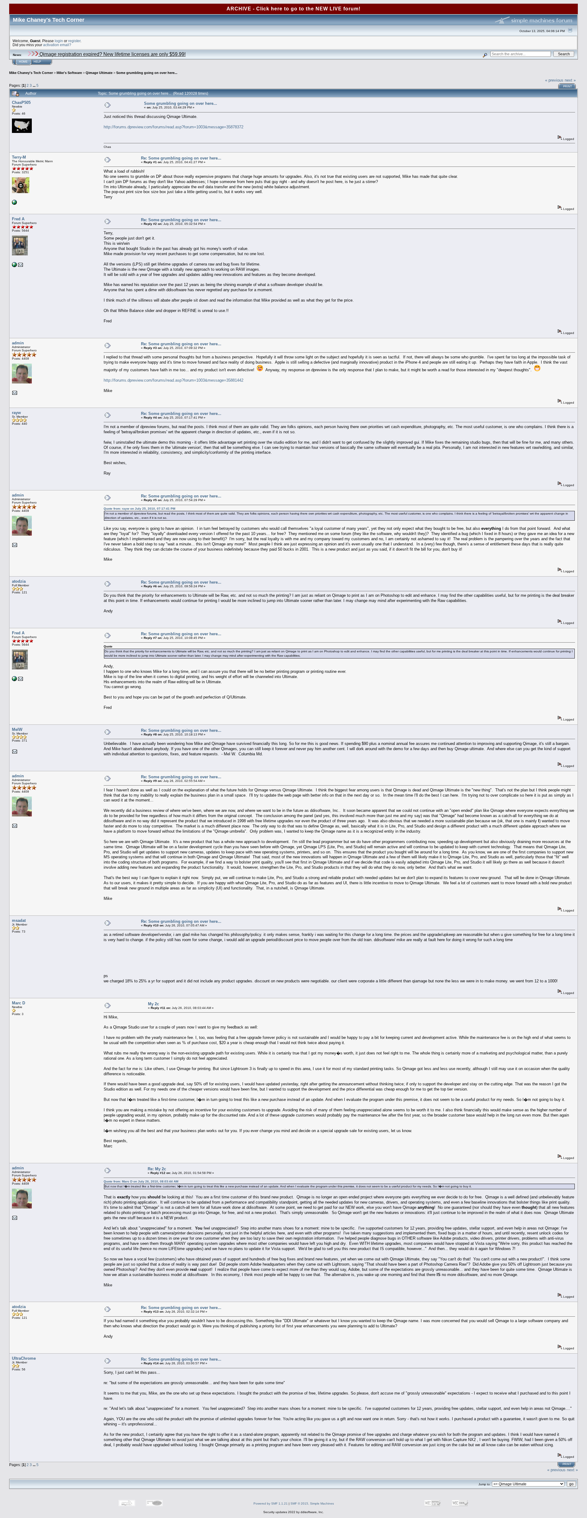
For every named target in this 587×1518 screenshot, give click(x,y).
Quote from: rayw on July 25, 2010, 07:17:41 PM (139, 508)
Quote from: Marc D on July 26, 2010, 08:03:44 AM (141, 1181)
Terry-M (19, 157)
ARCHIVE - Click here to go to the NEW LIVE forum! (293, 8)
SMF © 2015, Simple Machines (312, 1503)
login (59, 41)
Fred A (18, 219)
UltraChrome (24, 1358)
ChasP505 (21, 102)
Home (23, 61)
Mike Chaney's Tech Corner (31, 73)
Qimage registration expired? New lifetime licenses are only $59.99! (112, 54)
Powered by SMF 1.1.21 (270, 1503)
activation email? (57, 45)
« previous (554, 80)
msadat (19, 920)
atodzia (19, 581)
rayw (16, 412)
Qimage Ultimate (99, 73)
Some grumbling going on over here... (146, 73)
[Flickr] (14, 203)
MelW (17, 729)
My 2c (153, 1004)
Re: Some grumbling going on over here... (181, 158)
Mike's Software (69, 73)
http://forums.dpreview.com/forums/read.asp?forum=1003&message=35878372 (173, 127)
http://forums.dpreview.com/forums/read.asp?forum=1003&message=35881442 (173, 380)
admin (18, 343)
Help (37, 61)
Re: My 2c (157, 1169)
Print (567, 86)
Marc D (18, 1003)
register (74, 41)
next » (570, 80)
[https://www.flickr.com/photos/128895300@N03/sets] (14, 266)
